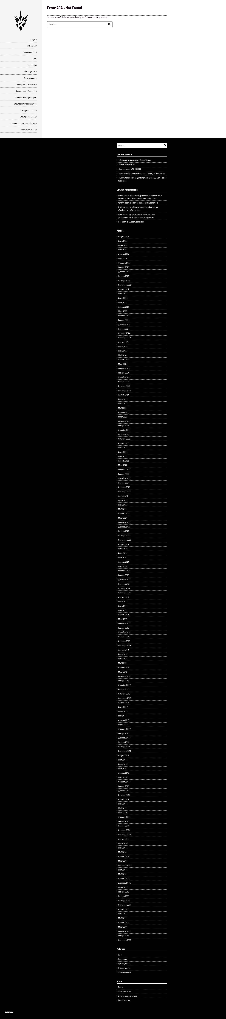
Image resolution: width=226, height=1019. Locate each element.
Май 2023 (122, 408)
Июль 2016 (123, 760)
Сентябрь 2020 (124, 540)
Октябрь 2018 (124, 641)
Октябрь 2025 (124, 280)
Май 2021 (122, 509)
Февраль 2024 (124, 368)
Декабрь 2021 (124, 478)
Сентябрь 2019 (124, 593)
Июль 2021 (123, 500)
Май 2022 (122, 456)
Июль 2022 (123, 448)
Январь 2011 (123, 936)
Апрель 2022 (123, 461)
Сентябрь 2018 (124, 645)
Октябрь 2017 (124, 694)
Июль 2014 (123, 843)
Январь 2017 (123, 733)
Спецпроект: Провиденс (26, 97)
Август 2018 (123, 650)
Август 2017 (123, 703)
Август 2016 (123, 755)
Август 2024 (123, 342)
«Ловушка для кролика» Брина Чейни (135, 160)
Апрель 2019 (123, 615)
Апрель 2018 (123, 667)
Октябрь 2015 (124, 795)
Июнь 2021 (123, 505)
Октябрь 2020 (124, 536)
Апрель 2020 (123, 562)
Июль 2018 (123, 654)
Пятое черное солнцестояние (145, 203)
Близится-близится (127, 165)
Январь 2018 (123, 681)
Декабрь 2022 (124, 430)
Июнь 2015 (123, 804)
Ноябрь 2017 (123, 689)
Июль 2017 (123, 707)
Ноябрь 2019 (123, 584)
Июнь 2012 (123, 887)
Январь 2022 (123, 474)
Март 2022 (122, 465)
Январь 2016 (123, 786)
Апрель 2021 (123, 514)
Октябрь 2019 (124, 588)
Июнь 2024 (123, 351)
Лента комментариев (127, 996)
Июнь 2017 (123, 711)
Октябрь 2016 (124, 747)
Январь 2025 (123, 320)
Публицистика (30, 71)
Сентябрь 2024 (124, 338)
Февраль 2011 (124, 931)
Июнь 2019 (123, 606)
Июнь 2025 (123, 298)
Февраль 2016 (124, 782)
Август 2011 (123, 909)
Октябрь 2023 (124, 386)
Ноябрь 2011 (123, 896)
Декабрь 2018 (124, 632)
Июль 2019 (123, 601)
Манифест (32, 46)
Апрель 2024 (123, 360)
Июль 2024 (123, 346)
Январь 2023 (123, 426)
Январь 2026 (123, 267)
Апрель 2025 (123, 307)
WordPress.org (124, 1000)
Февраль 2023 (124, 421)
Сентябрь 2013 (124, 865)
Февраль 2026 (124, 263)
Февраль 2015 (124, 817)
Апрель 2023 (123, 412)
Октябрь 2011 (124, 901)
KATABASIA (9, 1012)
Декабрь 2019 (124, 579)
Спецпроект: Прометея (26, 91)
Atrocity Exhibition (136, 222)
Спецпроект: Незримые (26, 84)
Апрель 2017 (123, 720)
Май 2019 (122, 610)
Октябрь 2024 (124, 333)
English (34, 39)
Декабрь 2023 (124, 377)
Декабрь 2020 (124, 527)
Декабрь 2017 (124, 685)
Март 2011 (122, 927)
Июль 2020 (123, 549)
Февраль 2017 (124, 729)
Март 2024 (122, 364)
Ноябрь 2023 (123, 382)
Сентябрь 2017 (124, 698)
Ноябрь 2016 (123, 742)
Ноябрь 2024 (123, 329)
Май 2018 (122, 663)
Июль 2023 (123, 399)
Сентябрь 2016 (124, 751)
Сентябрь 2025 (124, 285)
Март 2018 (122, 672)
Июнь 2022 (123, 452)
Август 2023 (123, 395)
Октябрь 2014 (124, 830)
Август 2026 (123, 236)
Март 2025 (122, 311)
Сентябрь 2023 (124, 390)
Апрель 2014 (123, 857)
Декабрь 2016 (124, 738)
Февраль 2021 (124, 522)
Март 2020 (122, 566)
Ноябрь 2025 (123, 276)
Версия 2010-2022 (29, 129)
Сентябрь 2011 (124, 905)
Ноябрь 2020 (123, 531)
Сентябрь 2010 (124, 940)
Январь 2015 (123, 821)
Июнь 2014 (123, 848)
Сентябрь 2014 (124, 835)
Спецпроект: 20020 (28, 117)
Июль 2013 (123, 870)
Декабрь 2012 (124, 883)
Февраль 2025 (124, 316)
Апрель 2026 (123, 254)
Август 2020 (123, 544)
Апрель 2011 (123, 923)
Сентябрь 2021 (124, 492)
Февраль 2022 (124, 470)
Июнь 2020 (123, 553)
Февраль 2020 (124, 571)
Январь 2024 (123, 373)
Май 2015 (122, 808)
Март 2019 (122, 619)
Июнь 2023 (123, 404)
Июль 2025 (123, 294)
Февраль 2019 (124, 623)
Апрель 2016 (123, 773)
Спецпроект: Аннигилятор (25, 104)
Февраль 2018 (124, 676)
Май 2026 (122, 250)
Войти (120, 987)
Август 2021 (123, 496)
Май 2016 (122, 769)
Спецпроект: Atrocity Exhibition (23, 123)
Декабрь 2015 (124, 791)
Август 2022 (123, 443)
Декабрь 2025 (124, 272)
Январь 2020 (123, 575)
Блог (34, 58)
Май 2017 (122, 716)
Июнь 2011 (123, 914)
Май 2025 (122, 302)
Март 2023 (122, 417)
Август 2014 (123, 839)
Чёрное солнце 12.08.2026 (130, 169)
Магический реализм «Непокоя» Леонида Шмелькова (142, 173)
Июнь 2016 (123, 764)
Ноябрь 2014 (123, 826)
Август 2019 (123, 597)
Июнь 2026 (123, 245)
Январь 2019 (123, 628)
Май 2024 (122, 355)
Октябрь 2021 (124, 487)
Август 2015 (123, 799)
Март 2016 (122, 777)
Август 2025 (123, 289)
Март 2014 (122, 861)
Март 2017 (122, 725)
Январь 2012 (123, 892)
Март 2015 (122, 813)
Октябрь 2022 (124, 439)
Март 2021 (122, 518)
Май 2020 (122, 558)
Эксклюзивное (30, 78)
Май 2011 (122, 918)
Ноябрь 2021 (123, 483)
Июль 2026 (123, 241)
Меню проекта (30, 52)
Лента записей (124, 991)
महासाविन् (121, 203)
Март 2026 (122, 258)
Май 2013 (122, 874)
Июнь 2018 (123, 659)
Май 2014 (122, 852)
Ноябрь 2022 (123, 434)
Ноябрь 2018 (123, 637)
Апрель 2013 (123, 879)
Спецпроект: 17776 (28, 110)
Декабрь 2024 (124, 324)
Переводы (32, 65)
